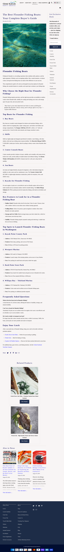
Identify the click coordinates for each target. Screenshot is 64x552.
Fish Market (53, 83)
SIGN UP (55, 47)
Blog (35, 3)
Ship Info (28, 3)
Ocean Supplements (53, 87)
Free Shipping (43, 3)
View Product (24, 401)
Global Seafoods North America (33, 546)
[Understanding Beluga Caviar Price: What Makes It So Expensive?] (39, 457)
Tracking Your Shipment (23, 521)
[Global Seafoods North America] (9, 3)
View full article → (7, 492)
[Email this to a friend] (18, 353)
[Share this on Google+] (16, 353)
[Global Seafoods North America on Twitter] (33, 506)
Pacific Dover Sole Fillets (11, 334)
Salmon (51, 71)
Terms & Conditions (22, 511)
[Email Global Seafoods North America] (36, 510)
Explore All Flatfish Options (12, 341)
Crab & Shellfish (52, 55)
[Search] (52, 3)
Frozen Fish (53, 62)
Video (19, 536)
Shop (22, 3)
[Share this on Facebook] (10, 353)
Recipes (19, 533)
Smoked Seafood (52, 79)
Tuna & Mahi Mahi (53, 67)
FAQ (19, 527)
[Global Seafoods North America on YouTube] (39, 506)
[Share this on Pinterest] (13, 353)
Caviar (51, 51)
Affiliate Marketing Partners (24, 539)
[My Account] (49, 3)
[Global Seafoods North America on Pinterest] (42, 506)
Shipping (20, 524)
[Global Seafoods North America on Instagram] (33, 510)
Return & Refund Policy (23, 514)
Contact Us (20, 518)
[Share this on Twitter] (7, 353)
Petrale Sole (8, 337)
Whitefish (52, 74)
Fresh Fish (52, 59)
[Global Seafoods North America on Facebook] (36, 506)
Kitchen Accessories (53, 93)
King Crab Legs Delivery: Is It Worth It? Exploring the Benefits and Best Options (24, 469)
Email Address (54, 38)
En (57, 2)
